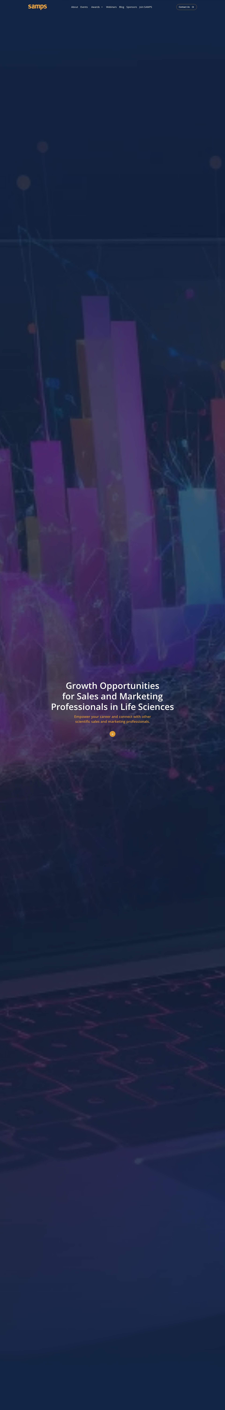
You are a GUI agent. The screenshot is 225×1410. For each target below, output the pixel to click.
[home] (37, 7)
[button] (97, 7)
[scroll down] (112, 734)
